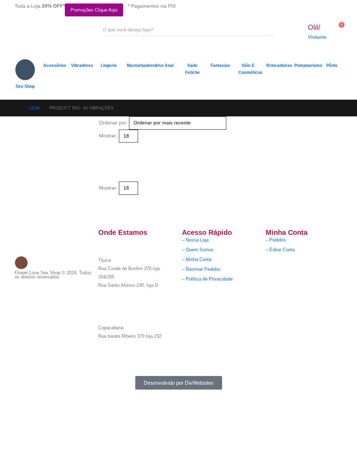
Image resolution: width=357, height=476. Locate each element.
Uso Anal (164, 65)
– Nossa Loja (195, 240)
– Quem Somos (198, 249)
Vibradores (82, 65)
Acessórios (54, 65)
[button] (102, 146)
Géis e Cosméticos (250, 69)
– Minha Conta (196, 259)
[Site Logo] (49, 35)
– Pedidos (276, 240)
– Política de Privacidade (207, 279)
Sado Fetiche (192, 69)
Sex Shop (25, 86)
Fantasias (220, 65)
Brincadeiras (278, 65)
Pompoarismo (306, 65)
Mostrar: (108, 135)
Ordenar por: (113, 122)
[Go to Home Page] (17, 108)
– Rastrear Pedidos (201, 269)
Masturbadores (139, 65)
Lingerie (109, 65)
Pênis (331, 65)
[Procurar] (266, 30)
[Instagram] (21, 262)
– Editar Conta (280, 249)
